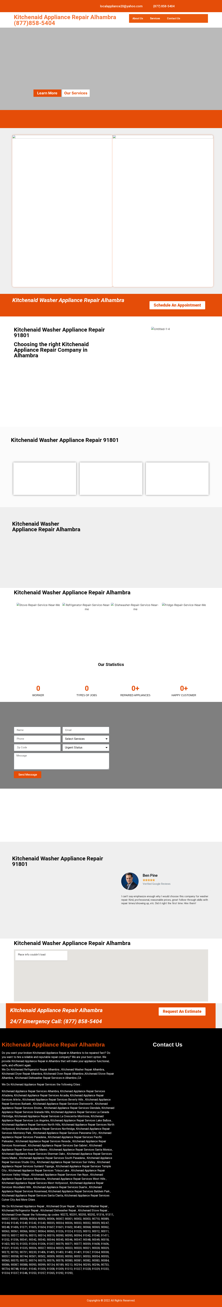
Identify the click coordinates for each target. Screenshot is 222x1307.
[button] (119, 890)
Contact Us (173, 18)
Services (155, 18)
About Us (138, 18)
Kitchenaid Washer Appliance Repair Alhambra (68, 300)
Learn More (47, 93)
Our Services (75, 93)
